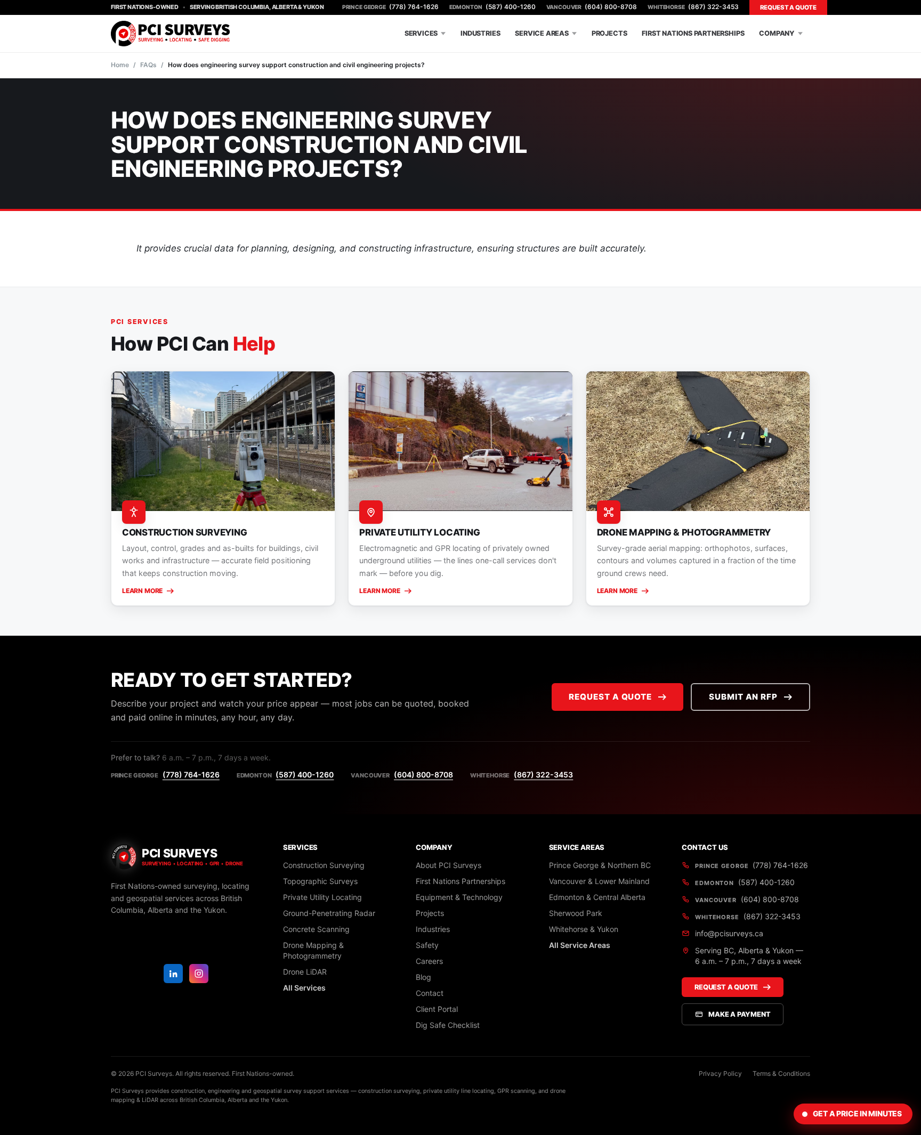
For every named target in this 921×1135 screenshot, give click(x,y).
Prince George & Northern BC (600, 865)
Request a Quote (788, 7)
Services (421, 33)
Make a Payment (739, 1014)
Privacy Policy (720, 1073)
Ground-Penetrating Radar (329, 913)
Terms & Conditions (781, 1073)
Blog (423, 977)
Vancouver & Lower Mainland (599, 881)
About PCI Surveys (448, 865)
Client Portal (437, 1009)
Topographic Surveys (320, 881)
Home (120, 65)
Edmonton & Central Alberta (597, 897)
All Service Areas (579, 945)
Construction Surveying (324, 865)
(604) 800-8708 (591, 7)
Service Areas (542, 33)
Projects (609, 33)
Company (777, 33)
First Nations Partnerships (693, 33)
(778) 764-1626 (390, 7)
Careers (429, 961)
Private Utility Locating (322, 897)
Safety (427, 945)
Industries (480, 33)
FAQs (148, 65)
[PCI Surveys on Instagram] (198, 973)
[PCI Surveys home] (170, 33)
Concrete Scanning (316, 929)
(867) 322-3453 (693, 7)
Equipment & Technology (459, 897)
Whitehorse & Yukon (583, 929)
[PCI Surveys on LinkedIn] (173, 973)
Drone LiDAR (305, 971)
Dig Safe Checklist (448, 1024)
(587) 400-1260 (492, 7)
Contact (429, 993)
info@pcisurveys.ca (729, 933)
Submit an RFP (743, 697)
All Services (304, 987)
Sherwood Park (575, 913)
